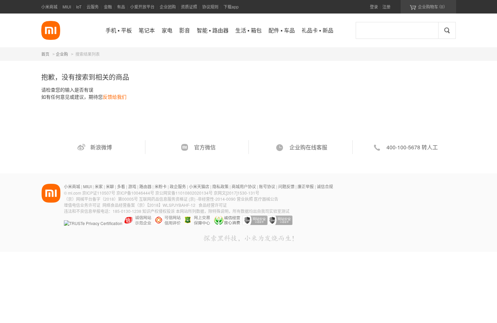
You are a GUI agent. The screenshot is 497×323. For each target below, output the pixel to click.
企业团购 (168, 6)
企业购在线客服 (308, 147)
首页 (45, 54)
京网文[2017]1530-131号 (236, 193)
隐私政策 (220, 186)
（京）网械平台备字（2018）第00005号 (101, 199)
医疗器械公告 (266, 199)
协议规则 (210, 6)
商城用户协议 (244, 186)
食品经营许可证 (212, 205)
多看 (121, 186)
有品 (121, 6)
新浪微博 (101, 147)
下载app (231, 6)
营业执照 (245, 199)
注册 (386, 6)
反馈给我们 (114, 96)
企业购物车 (428, 6)
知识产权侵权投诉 (158, 211)
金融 (108, 6)
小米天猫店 (199, 186)
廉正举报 (306, 186)
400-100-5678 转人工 (412, 147)
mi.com (74, 193)
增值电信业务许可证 (82, 205)
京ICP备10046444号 (135, 193)
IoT (78, 6)
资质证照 (189, 6)
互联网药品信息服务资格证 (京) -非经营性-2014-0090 (188, 199)
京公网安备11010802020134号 (184, 193)
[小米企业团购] (50, 30)
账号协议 (267, 186)
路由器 (145, 186)
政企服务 (178, 186)
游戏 (132, 186)
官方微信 (205, 147)
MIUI (67, 6)
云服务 (93, 6)
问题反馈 (286, 186)
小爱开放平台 (142, 6)
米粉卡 (161, 186)
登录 (374, 6)
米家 (99, 186)
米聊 (110, 186)
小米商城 (49, 6)
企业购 (62, 54)
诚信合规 (325, 186)
